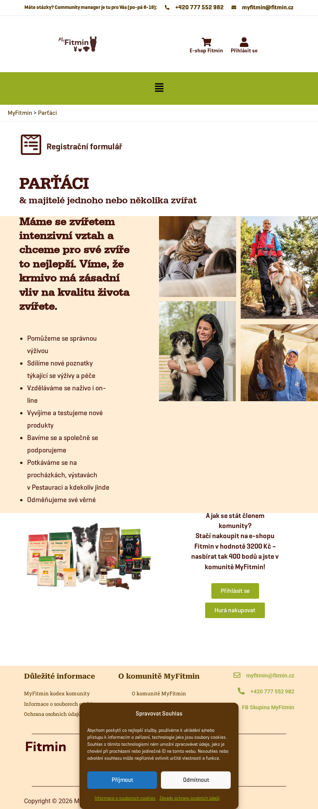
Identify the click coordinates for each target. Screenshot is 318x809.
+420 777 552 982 (272, 691)
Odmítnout (196, 779)
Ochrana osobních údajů (52, 713)
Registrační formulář (84, 146)
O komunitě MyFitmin (159, 693)
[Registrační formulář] (31, 146)
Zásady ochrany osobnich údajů (189, 798)
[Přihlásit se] (244, 43)
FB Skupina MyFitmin (268, 707)
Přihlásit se (244, 50)
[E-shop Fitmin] (206, 43)
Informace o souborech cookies (125, 798)
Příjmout (122, 779)
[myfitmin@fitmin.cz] (236, 676)
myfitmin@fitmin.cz (270, 675)
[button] (159, 88)
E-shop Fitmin (206, 50)
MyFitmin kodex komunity (57, 693)
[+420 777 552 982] (241, 692)
